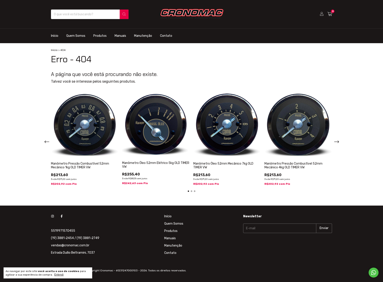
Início (54, 36)
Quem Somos (75, 36)
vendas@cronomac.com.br (70, 245)
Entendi (59, 274)
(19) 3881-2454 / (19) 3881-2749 (75, 238)
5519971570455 (63, 231)
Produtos (100, 36)
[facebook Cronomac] (61, 216)
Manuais (120, 36)
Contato (166, 36)
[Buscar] (124, 14)
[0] (329, 14)
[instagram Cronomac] (52, 216)
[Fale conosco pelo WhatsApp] (374, 273)
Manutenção (143, 36)
